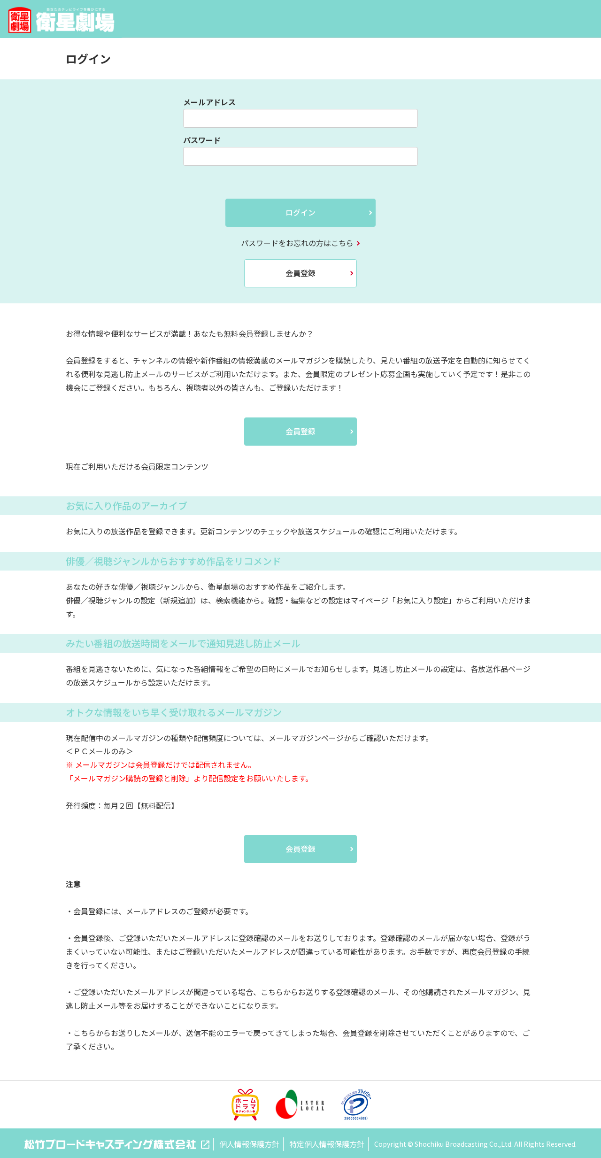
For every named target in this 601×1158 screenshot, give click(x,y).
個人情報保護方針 (249, 1144)
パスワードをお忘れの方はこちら (297, 242)
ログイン (300, 212)
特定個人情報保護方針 (326, 1144)
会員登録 (300, 272)
